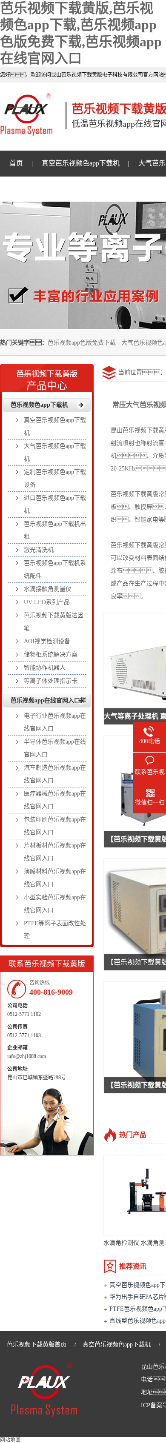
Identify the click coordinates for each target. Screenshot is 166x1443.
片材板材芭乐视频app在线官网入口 (55, 851)
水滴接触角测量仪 (48, 589)
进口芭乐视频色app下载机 (55, 504)
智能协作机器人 (45, 667)
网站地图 (10, 1440)
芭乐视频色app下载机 (39, 405)
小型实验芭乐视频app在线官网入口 (55, 903)
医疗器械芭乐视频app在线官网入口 (55, 800)
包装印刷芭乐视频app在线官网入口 (55, 826)
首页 (16, 163)
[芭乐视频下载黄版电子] (26, 131)
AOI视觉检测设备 (47, 641)
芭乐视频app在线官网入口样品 (48, 702)
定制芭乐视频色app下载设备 (55, 478)
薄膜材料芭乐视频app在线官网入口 (55, 877)
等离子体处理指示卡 (50, 681)
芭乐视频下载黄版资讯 (43, 188)
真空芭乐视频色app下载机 (81, 163)
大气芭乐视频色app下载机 (55, 452)
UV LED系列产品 (47, 602)
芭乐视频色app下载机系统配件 (55, 569)
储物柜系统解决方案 (50, 654)
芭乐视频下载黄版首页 (36, 1344)
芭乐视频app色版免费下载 (82, 342)
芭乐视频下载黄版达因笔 (53, 621)
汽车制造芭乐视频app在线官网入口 (55, 774)
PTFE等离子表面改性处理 (55, 929)
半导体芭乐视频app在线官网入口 (55, 748)
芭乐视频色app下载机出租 (55, 530)
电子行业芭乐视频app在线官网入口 (55, 722)
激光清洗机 (39, 550)
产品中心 (46, 380)
